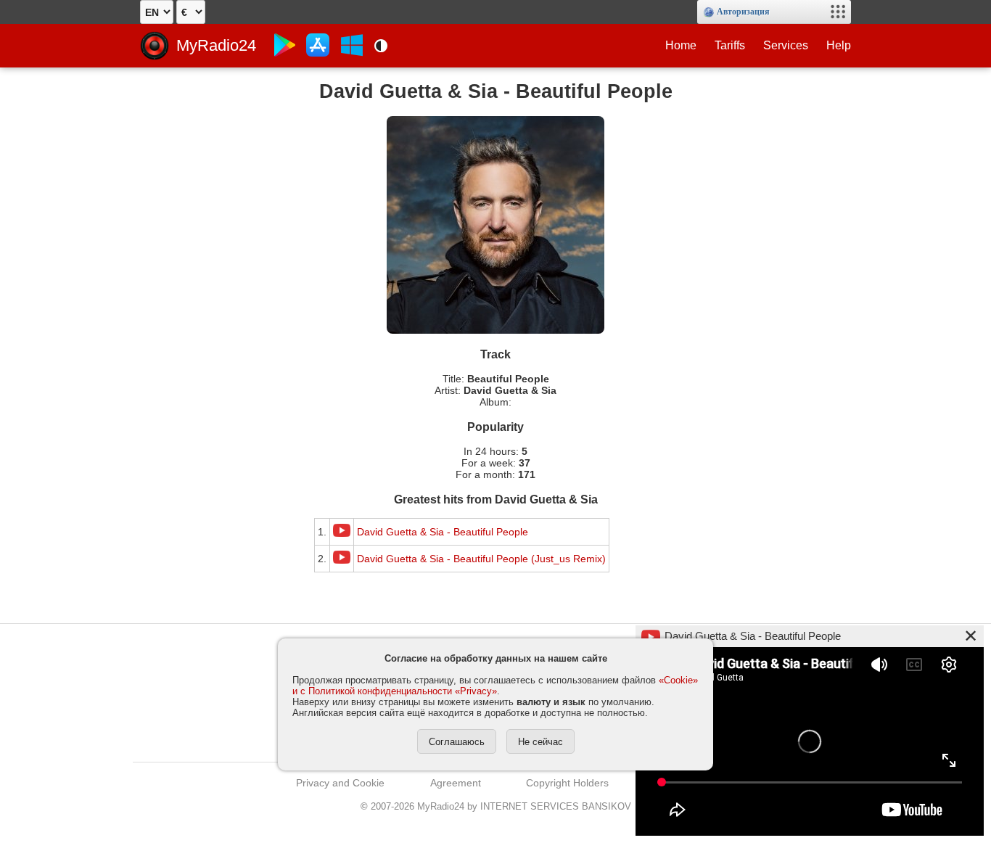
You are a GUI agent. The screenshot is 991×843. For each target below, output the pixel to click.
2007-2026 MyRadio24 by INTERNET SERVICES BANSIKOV (496, 806)
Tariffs (730, 45)
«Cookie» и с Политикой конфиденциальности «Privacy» (495, 685)
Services (785, 45)
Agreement (455, 783)
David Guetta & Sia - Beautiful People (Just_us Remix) (481, 558)
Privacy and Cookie (340, 783)
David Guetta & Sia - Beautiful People (442, 532)
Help (838, 45)
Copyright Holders (567, 783)
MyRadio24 (216, 45)
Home (680, 45)
